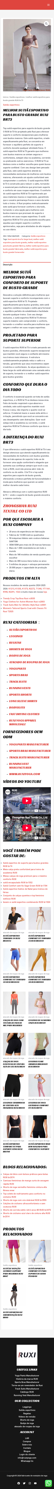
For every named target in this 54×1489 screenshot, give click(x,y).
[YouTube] (35, 1483)
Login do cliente (27, 1454)
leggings (16, 636)
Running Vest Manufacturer (27, 1395)
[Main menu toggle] (48, 5)
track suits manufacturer (29, 757)
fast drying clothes (24, 714)
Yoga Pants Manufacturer (27, 1375)
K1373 (25, 588)
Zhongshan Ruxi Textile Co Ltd (20, 508)
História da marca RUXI (27, 1379)
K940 (5, 592)
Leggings (27, 1407)
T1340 (39, 588)
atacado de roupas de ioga (29, 662)
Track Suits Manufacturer (27, 1389)
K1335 (18, 588)
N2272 (32, 588)
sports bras (18, 675)
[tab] (27, 264)
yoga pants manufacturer (29, 744)
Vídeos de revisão (27, 1416)
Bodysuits (17, 707)
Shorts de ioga (20, 649)
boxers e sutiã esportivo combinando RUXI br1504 (26, 902)
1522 (18, 592)
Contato (27, 1448)
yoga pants (17, 668)
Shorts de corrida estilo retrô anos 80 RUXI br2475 (27, 1210)
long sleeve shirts (23, 701)
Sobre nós (27, 1444)
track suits (18, 681)
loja (45, 592)
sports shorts (20, 694)
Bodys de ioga (19, 655)
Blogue (27, 1451)
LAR (27, 1438)
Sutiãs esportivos (17, 97)
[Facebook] (18, 1483)
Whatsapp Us (27, 1461)
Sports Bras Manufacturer (27, 1382)
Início (5, 97)
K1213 (11, 588)
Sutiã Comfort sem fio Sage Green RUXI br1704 (25, 886)
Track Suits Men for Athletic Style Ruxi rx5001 (24, 605)
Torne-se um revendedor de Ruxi (27, 1385)
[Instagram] (30, 1483)
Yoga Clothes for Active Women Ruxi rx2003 (24, 601)
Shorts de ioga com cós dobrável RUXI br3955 (24, 1200)
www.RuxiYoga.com (24, 774)
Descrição (7, 264)
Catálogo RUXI (27, 1392)
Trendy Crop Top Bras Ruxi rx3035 (19, 598)
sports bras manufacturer (30, 751)
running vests (19, 688)
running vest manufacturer (20, 765)
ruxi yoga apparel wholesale (22, 722)
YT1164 (46, 588)
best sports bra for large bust (20, 239)
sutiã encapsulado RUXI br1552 (17, 882)
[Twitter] (24, 1483)
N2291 (12, 592)
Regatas (15, 642)
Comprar (27, 1441)
